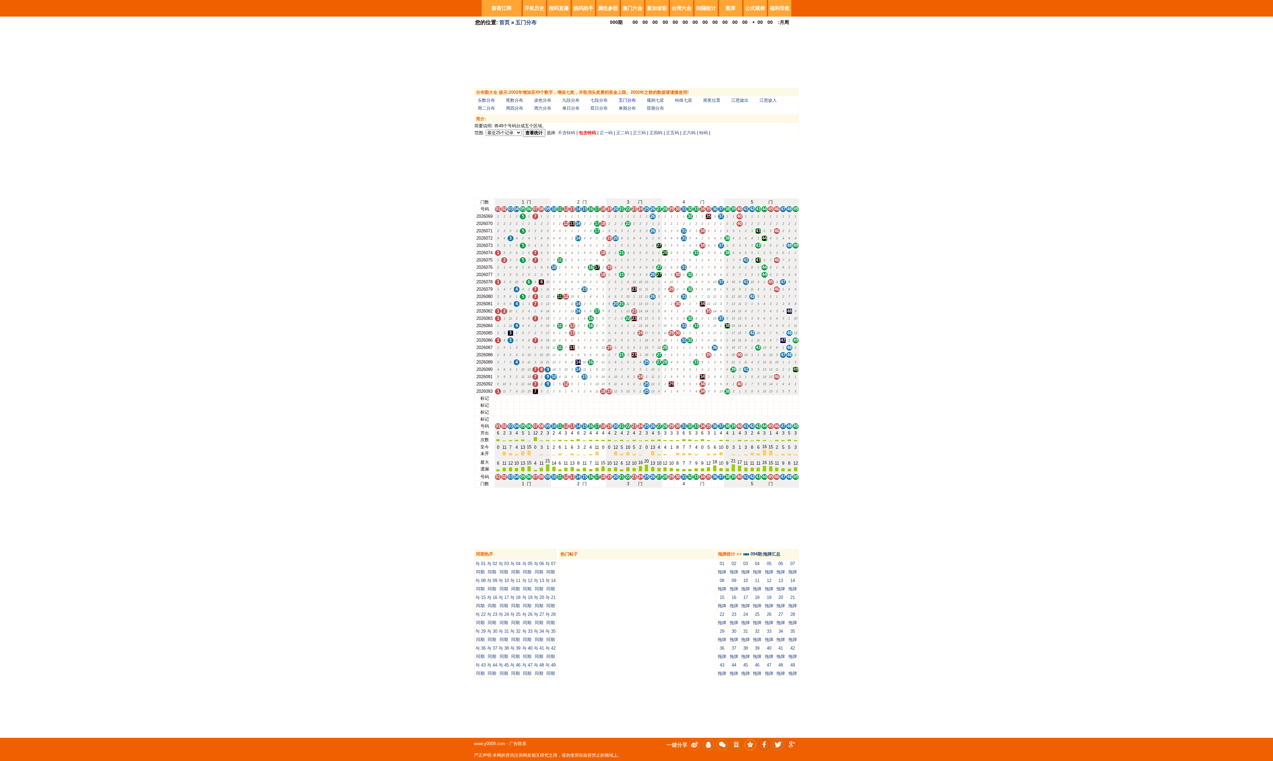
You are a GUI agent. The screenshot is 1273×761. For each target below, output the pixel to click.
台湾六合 (682, 8)
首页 (504, 22)
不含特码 (566, 132)
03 (510, 398)
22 (628, 398)
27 (659, 398)
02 (504, 398)
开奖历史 (534, 8)
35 (708, 398)
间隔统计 (706, 8)
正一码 (606, 132)
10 (554, 398)
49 (795, 398)
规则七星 (655, 100)
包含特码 (587, 132)
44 (764, 398)
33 (696, 398)
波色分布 (542, 100)
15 (584, 398)
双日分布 (599, 108)
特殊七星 (683, 100)
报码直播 (559, 8)
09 (547, 398)
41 (746, 398)
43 (758, 398)
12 (566, 398)
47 (783, 398)
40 (739, 398)
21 (621, 398)
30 (677, 398)
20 (615, 398)
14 (578, 398)
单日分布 (570, 108)
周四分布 (514, 108)
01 (498, 398)
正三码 (639, 132)
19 (609, 398)
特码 (703, 132)
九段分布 (570, 100)
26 (652, 398)
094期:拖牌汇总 (764, 554)
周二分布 (486, 108)
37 (721, 398)
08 (541, 398)
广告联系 (517, 743)
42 (752, 398)
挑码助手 (583, 8)
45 (770, 398)
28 (665, 398)
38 (727, 398)
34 (702, 398)
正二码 (622, 132)
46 (776, 398)
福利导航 (780, 8)
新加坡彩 (657, 8)
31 (684, 398)
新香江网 (502, 8)
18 (603, 398)
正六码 (689, 132)
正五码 (672, 132)
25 (646, 398)
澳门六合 (632, 8)
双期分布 (655, 108)
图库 (731, 8)
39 (733, 398)
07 (535, 398)
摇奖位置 (711, 100)
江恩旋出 (740, 100)
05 (522, 398)
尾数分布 (514, 100)
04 (516, 398)
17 (597, 398)
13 (572, 398)
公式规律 (755, 8)
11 (560, 398)
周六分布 (542, 108)
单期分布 (627, 108)
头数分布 (486, 100)
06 (529, 398)
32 (690, 398)
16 (590, 398)
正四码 (655, 132)
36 (714, 398)
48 (789, 398)
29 (671, 398)
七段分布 (599, 100)
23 (634, 398)
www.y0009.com (489, 743)
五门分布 (526, 22)
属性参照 (608, 8)
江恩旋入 (768, 100)
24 (640, 398)
